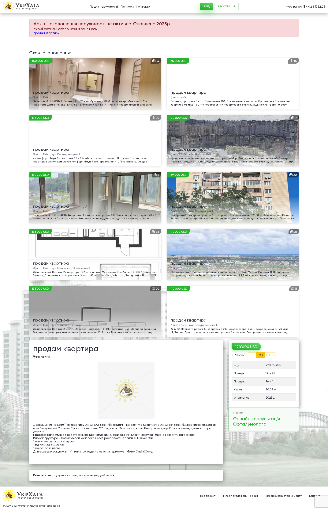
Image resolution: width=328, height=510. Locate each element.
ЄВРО (270, 355)
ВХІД (206, 6)
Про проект (208, 495)
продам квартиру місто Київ (96, 475)
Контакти (143, 6)
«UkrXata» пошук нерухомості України (39, 505)
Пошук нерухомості (104, 6)
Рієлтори (127, 6)
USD (260, 355)
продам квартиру (46, 33)
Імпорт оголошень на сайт (240, 495)
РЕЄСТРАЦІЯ (226, 6)
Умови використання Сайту (284, 495)
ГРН (252, 355)
